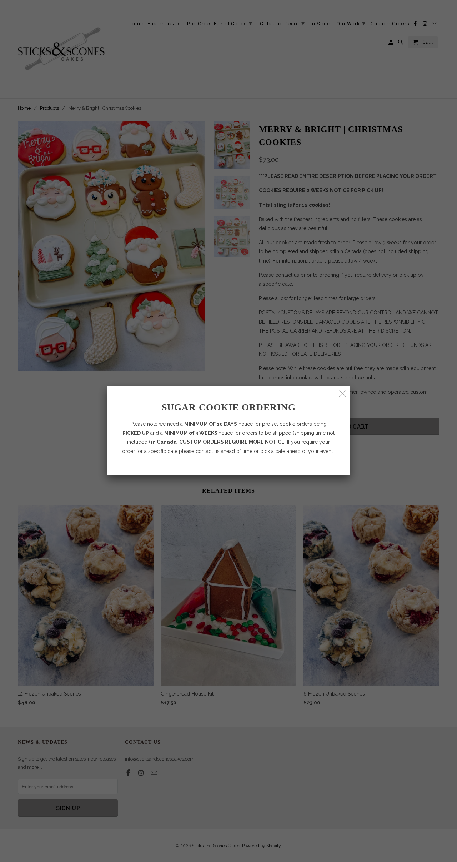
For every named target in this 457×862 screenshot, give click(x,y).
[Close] (342, 393)
